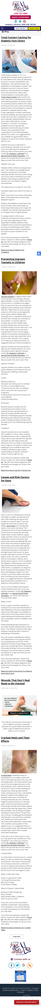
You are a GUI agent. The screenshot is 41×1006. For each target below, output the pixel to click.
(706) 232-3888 (20, 13)
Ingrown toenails (7, 297)
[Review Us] (24, 22)
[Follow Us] (20, 22)
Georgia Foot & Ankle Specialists (13, 156)
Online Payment (34, 28)
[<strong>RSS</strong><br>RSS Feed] (38, 31)
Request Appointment (20, 17)
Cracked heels (6, 775)
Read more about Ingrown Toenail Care (16, 470)
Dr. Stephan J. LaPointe (15, 154)
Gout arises (11, 526)
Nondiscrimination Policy (11, 990)
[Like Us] (15, 22)
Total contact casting (9, 97)
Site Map (35, 988)
